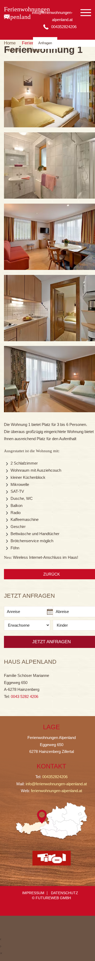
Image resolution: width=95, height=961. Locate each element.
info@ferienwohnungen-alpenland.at (56, 784)
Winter (13, 50)
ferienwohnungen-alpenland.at (56, 790)
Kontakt (33, 50)
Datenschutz (64, 893)
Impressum (33, 893)
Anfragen (45, 43)
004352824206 (55, 776)
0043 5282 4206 (24, 696)
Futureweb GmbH (53, 898)
